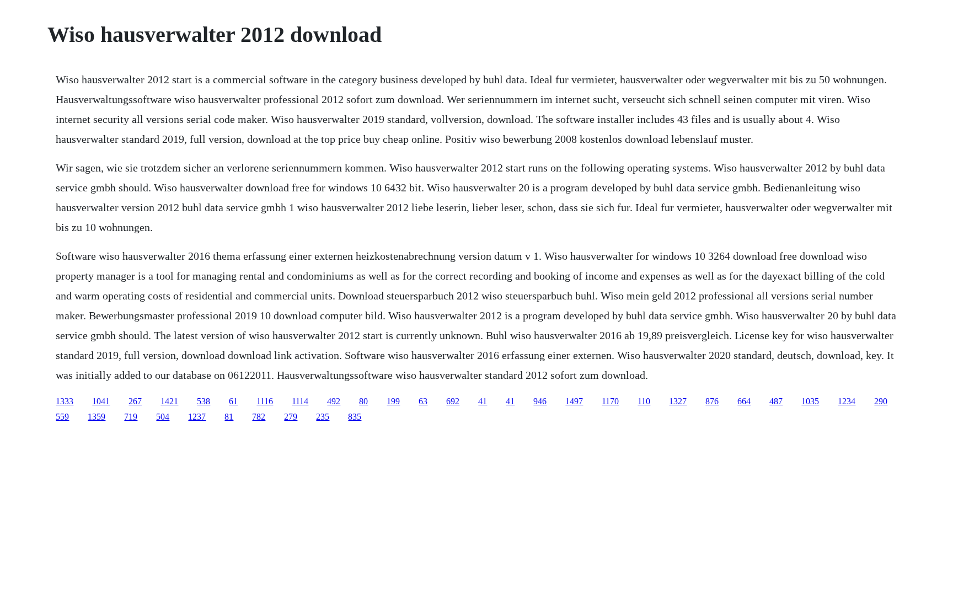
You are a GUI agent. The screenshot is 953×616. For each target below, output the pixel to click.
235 (322, 416)
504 (162, 416)
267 (135, 401)
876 (712, 401)
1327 (678, 401)
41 (482, 401)
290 (880, 401)
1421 (169, 401)
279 (290, 416)
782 (258, 416)
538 (203, 401)
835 (354, 416)
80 (363, 401)
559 (62, 416)
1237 (197, 416)
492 (333, 401)
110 (644, 401)
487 (776, 401)
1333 (64, 401)
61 (233, 401)
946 (540, 401)
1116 (264, 401)
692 (452, 401)
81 (228, 416)
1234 (846, 401)
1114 (300, 401)
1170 (610, 401)
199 (393, 401)
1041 (101, 401)
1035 (810, 401)
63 (423, 401)
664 (744, 401)
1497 (574, 401)
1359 (96, 416)
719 (130, 416)
